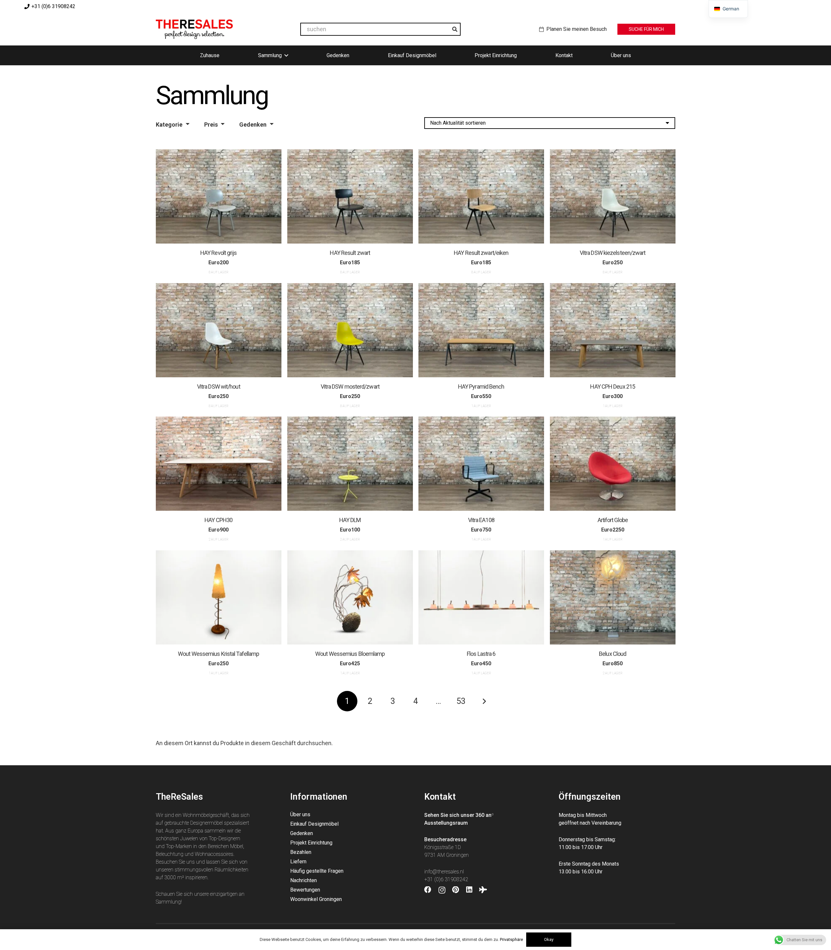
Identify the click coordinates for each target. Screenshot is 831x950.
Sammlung (168, 902)
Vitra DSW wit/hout (218, 386)
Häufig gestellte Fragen (316, 871)
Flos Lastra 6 (481, 653)
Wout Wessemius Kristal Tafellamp (218, 653)
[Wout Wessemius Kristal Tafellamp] (218, 597)
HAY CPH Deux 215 (612, 386)
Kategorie (169, 124)
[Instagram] (442, 890)
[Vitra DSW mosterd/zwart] (350, 330)
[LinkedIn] (469, 890)
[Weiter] (484, 701)
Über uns (300, 814)
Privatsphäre (511, 939)
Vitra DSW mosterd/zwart (349, 386)
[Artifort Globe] (613, 464)
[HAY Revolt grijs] (218, 196)
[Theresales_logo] (194, 29)
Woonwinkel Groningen (316, 899)
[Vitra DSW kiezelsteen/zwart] (613, 196)
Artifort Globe (612, 520)
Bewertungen (305, 890)
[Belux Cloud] (613, 597)
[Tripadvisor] (483, 890)
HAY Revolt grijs (218, 252)
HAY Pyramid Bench (481, 386)
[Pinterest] (455, 890)
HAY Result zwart (350, 252)
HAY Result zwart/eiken (481, 252)
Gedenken (253, 124)
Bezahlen (300, 852)
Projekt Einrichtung (311, 843)
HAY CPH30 (218, 520)
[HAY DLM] (350, 464)
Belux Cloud (612, 653)
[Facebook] (427, 890)
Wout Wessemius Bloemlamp (350, 653)
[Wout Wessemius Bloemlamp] (350, 597)
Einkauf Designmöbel (314, 824)
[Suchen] (455, 29)
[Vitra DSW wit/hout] (218, 330)
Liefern (298, 861)
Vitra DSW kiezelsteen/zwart (612, 252)
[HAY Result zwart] (350, 196)
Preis (211, 124)
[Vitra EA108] (481, 464)
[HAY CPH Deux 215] (613, 330)
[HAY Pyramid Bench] (481, 330)
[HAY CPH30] (218, 464)
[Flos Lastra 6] (481, 597)
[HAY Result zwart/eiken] (481, 196)
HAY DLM (350, 520)
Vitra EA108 (481, 520)
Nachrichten (303, 880)
